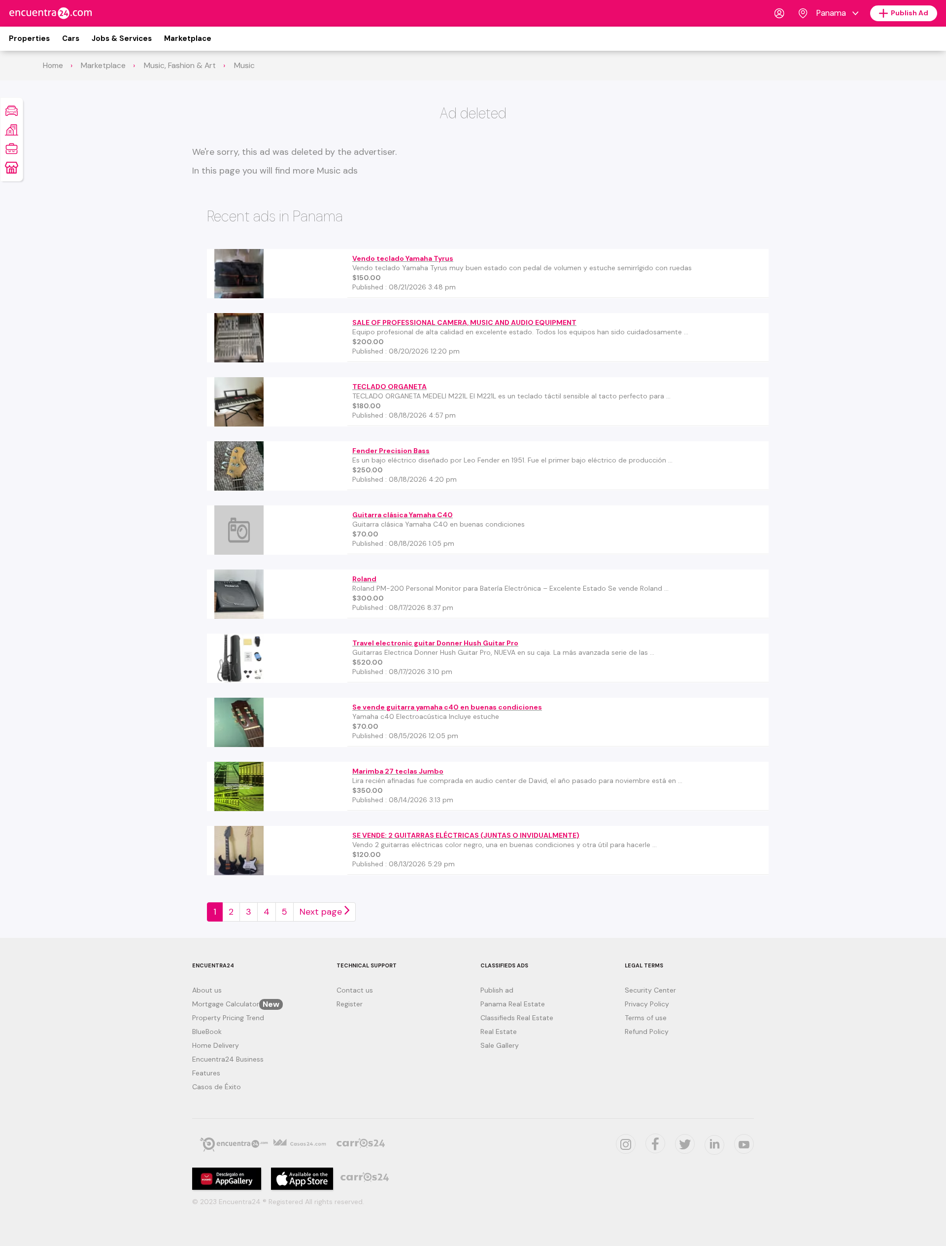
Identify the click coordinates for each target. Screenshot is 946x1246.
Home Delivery (215, 1045)
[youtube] (744, 1144)
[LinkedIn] (714, 1145)
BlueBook (207, 1031)
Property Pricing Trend (228, 1017)
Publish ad (496, 990)
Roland (364, 578)
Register (350, 1003)
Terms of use (646, 1017)
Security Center (650, 990)
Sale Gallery (499, 1045)
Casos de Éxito (216, 1086)
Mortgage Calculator (235, 1003)
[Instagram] (626, 1144)
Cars (70, 38)
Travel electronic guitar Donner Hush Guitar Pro (435, 643)
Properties (29, 38)
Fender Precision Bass (391, 450)
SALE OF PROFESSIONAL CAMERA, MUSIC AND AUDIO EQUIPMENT (464, 322)
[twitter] (655, 1143)
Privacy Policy (647, 1003)
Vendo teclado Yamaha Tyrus (402, 258)
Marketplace (187, 38)
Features (206, 1072)
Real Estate (498, 1031)
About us (207, 990)
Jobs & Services (122, 38)
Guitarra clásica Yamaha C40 (402, 514)
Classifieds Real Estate (516, 1017)
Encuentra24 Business (228, 1059)
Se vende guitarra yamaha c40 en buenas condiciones (447, 707)
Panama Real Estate (512, 1003)
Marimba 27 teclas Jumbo (397, 771)
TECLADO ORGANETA (389, 386)
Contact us (355, 990)
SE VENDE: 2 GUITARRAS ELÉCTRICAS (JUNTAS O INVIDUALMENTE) (465, 835)
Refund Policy (647, 1031)
